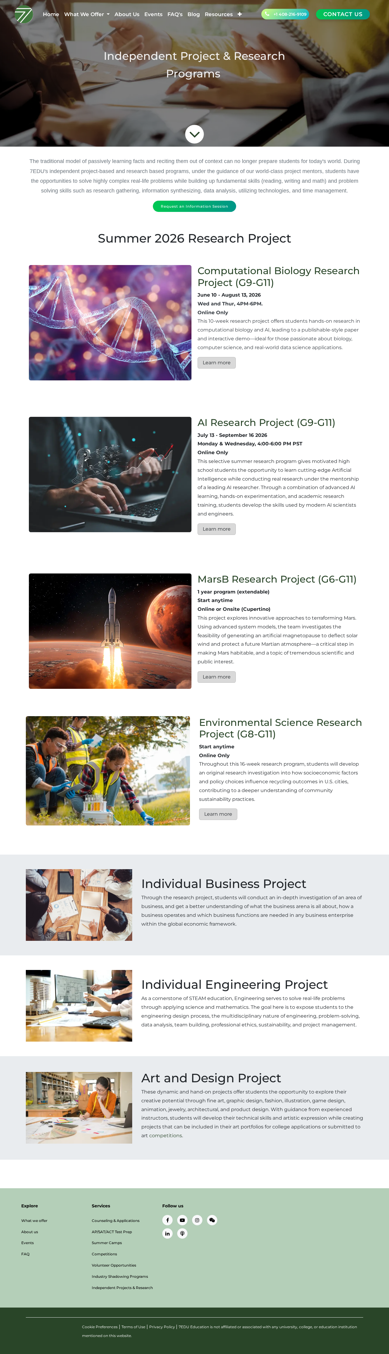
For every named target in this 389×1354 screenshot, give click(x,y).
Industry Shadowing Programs (120, 1276)
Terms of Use (133, 1327)
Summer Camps (107, 1242)
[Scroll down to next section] (194, 134)
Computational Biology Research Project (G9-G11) (279, 276)
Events (27, 1242)
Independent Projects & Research (122, 1287)
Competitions (104, 1254)
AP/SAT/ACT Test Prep (112, 1232)
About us (29, 1232)
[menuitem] (51, 14)
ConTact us (343, 14)
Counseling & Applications (115, 1220)
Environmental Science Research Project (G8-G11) (280, 728)
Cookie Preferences (100, 1327)
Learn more (217, 363)
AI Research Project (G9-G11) (267, 422)
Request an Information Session (194, 206)
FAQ (25, 1254)
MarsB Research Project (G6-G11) (277, 579)
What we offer (34, 1220)
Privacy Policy (162, 1327)
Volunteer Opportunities (114, 1265)
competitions (165, 1135)
